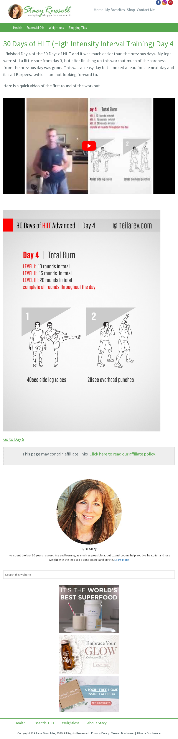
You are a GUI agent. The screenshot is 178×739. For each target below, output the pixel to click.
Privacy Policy (100, 733)
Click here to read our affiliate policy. (122, 454)
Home (98, 10)
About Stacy (97, 723)
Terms (115, 733)
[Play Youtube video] (89, 146)
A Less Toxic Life (44, 733)
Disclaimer (128, 733)
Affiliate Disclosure (149, 733)
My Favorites (115, 10)
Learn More (121, 560)
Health (17, 28)
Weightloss (56, 28)
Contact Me (146, 10)
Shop (131, 10)
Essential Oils (35, 28)
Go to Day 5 (13, 439)
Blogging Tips (77, 28)
